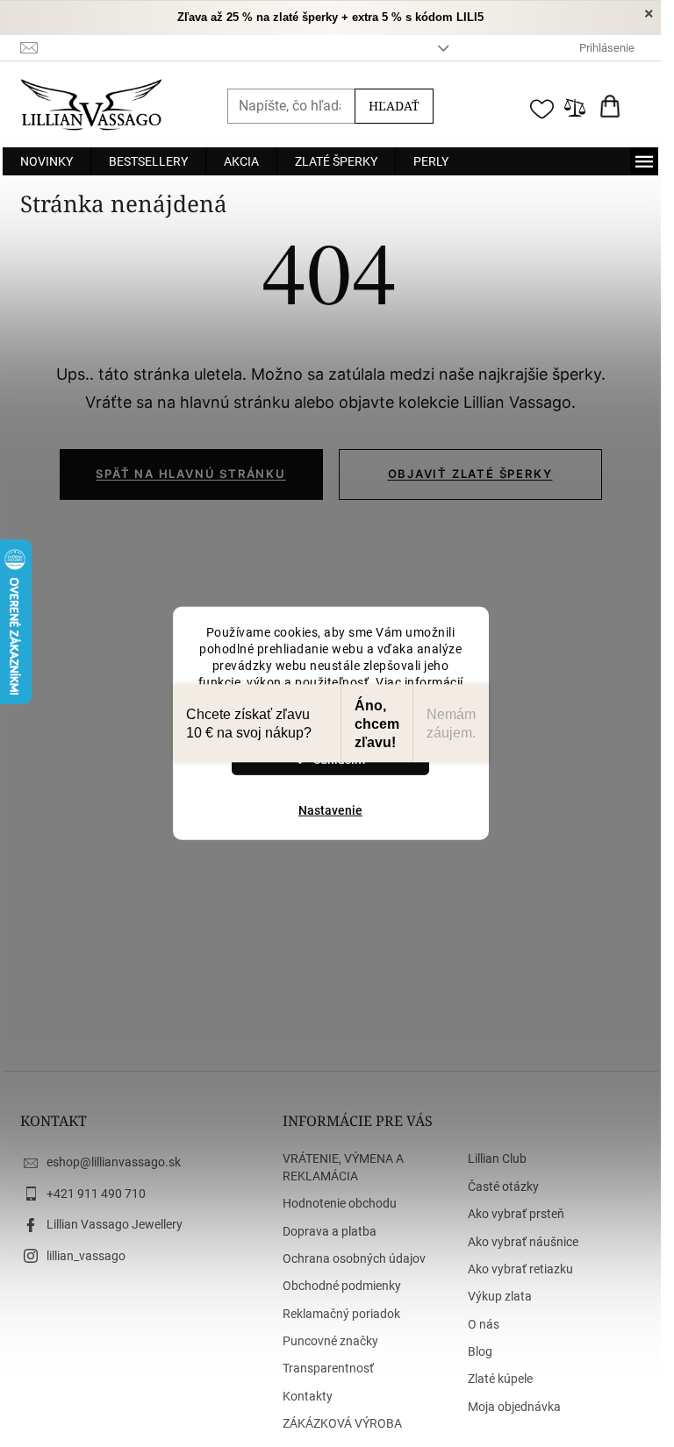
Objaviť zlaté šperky (470, 474)
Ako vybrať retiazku (520, 1269)
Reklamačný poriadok (341, 1314)
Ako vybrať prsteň (516, 1214)
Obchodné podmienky (342, 1286)
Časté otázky (503, 1187)
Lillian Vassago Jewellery (115, 1224)
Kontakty (308, 1396)
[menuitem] (46, 161)
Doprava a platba (329, 1231)
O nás (483, 1324)
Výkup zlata (500, 1296)
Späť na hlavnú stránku (191, 474)
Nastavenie (330, 810)
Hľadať (394, 105)
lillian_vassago (86, 1256)
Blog (480, 1351)
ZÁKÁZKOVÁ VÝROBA (342, 1423)
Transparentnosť (328, 1368)
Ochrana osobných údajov (354, 1258)
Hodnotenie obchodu (340, 1203)
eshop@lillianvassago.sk (114, 1162)
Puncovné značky (330, 1341)
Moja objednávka (514, 1407)
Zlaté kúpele (500, 1379)
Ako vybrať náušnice (523, 1242)
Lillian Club (497, 1158)
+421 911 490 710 (96, 1194)
